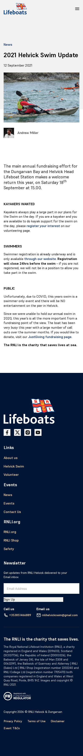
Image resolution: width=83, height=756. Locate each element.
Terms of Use (36, 721)
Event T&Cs (12, 728)
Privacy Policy (13, 721)
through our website (40, 259)
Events (9, 503)
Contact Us (12, 512)
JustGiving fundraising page (50, 337)
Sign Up (9, 599)
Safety (9, 549)
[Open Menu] (77, 8)
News (8, 44)
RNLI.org (10, 532)
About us (10, 458)
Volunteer (11, 474)
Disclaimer (57, 721)
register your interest (43, 226)
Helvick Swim (14, 466)
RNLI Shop (11, 540)
